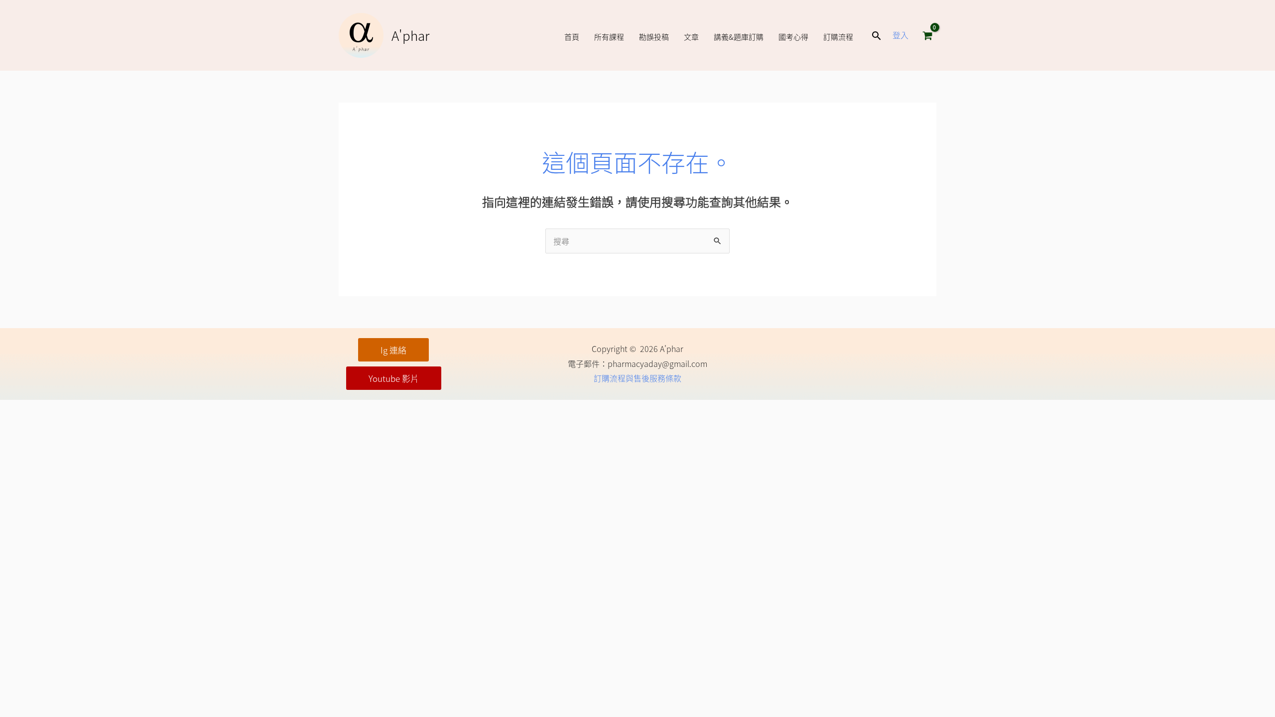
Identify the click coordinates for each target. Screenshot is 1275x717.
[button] (877, 35)
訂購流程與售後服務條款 (637, 378)
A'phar (410, 35)
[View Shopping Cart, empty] (927, 35)
